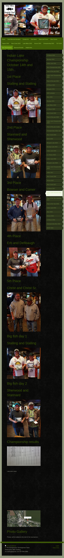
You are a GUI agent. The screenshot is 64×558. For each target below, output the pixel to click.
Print (8, 546)
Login (57, 546)
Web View (56, 547)
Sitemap (13, 546)
